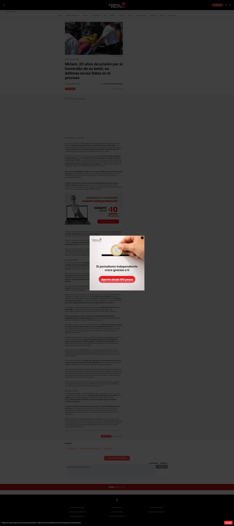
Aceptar (228, 523)
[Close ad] (142, 237)
